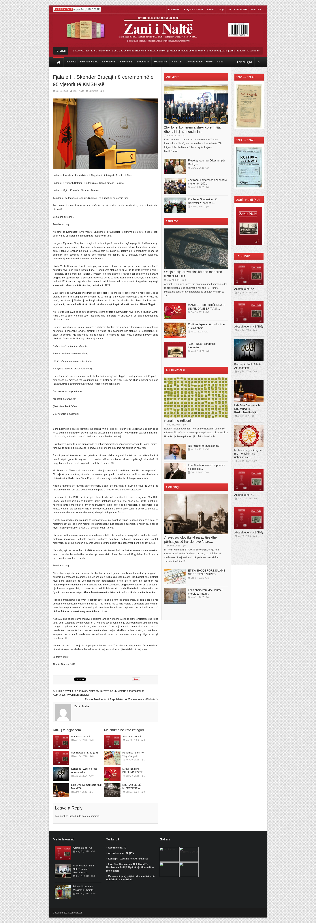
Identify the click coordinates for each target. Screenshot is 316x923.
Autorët (210, 9)
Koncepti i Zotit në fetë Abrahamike (74, 50)
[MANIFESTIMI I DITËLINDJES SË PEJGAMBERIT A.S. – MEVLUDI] (112, 774)
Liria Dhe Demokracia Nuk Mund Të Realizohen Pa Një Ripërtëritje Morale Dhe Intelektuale (140, 50)
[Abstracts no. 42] (61, 742)
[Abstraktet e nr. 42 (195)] (61, 758)
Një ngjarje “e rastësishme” (204, 445)
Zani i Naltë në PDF (237, 9)
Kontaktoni (256, 9)
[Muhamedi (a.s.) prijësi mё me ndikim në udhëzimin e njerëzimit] (249, 436)
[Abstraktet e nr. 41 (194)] (249, 518)
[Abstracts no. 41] (112, 742)
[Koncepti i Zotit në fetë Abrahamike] (61, 774)
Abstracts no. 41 (131, 736)
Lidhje (221, 9)
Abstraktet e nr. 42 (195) (85, 752)
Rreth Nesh (174, 9)
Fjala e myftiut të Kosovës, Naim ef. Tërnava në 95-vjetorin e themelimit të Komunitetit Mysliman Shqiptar (98, 692)
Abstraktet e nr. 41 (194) (248, 532)
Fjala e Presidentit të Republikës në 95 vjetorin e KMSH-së (120, 699)
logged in (73, 816)
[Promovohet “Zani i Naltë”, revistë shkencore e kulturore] (63, 871)
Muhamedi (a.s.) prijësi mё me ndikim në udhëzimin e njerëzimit (222, 50)
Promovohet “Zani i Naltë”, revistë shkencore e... (84, 869)
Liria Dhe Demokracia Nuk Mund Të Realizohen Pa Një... (247, 409)
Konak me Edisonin (178, 421)
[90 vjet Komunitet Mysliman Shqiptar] (63, 892)
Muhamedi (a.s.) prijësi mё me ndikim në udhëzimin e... (248, 454)
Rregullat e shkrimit (193, 9)
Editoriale (93, 91)
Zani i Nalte (78, 91)
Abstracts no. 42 (80, 736)
